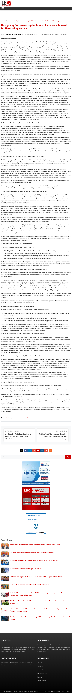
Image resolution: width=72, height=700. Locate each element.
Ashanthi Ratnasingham (13, 34)
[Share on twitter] (21, 450)
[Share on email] (46, 450)
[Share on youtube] (38, 450)
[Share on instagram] (42, 450)
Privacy (40, 677)
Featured (51, 34)
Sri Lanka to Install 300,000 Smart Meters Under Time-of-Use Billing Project (33, 560)
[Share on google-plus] (34, 450)
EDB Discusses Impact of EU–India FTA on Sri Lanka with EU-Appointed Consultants (36, 577)
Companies (9, 21)
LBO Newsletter (42, 673)
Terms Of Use (42, 680)
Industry (56, 34)
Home (2, 21)
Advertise (40, 666)
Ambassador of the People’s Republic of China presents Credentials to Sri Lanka (35, 544)
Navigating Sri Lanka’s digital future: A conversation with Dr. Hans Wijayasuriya (33, 418)
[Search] (68, 457)
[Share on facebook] (26, 450)
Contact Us (41, 670)
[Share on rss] (50, 450)
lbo (7, 418)
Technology (63, 34)
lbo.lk (10, 418)
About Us (40, 663)
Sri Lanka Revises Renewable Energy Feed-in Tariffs (26, 569)
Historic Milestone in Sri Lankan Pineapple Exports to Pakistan (29, 585)
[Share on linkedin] (30, 450)
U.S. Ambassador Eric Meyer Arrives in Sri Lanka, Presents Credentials (32, 552)
